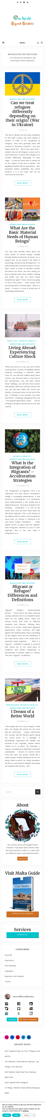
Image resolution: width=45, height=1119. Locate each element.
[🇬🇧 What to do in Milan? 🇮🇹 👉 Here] (31, 1013)
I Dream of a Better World (22, 713)
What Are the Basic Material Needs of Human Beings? (22, 235)
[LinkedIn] (29, 1037)
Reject (16, 1115)
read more (22, 183)
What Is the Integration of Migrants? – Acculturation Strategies (22, 472)
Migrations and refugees (22, 99)
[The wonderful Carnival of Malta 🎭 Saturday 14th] (6, 1003)
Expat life (12, 341)
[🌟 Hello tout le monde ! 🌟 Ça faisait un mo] (18, 1013)
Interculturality (27, 341)
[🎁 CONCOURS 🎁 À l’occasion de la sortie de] (6, 1013)
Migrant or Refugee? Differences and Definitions (22, 593)
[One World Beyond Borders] (22, 21)
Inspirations (12, 705)
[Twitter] (23, 1037)
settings (25, 1111)
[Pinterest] (18, 1037)
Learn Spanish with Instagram (16, 1082)
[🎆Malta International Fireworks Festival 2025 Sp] (31, 1003)
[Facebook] (12, 1037)
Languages (9, 971)
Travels (8, 981)
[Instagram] (7, 1037)
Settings (26, 1115)
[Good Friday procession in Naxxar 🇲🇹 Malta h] (6, 1008)
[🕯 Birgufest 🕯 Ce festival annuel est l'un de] (31, 1008)
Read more (22, 859)
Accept (6, 1115)
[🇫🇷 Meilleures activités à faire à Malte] (18, 1008)
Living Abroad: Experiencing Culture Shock (22, 352)
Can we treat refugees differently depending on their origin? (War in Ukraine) (22, 113)
